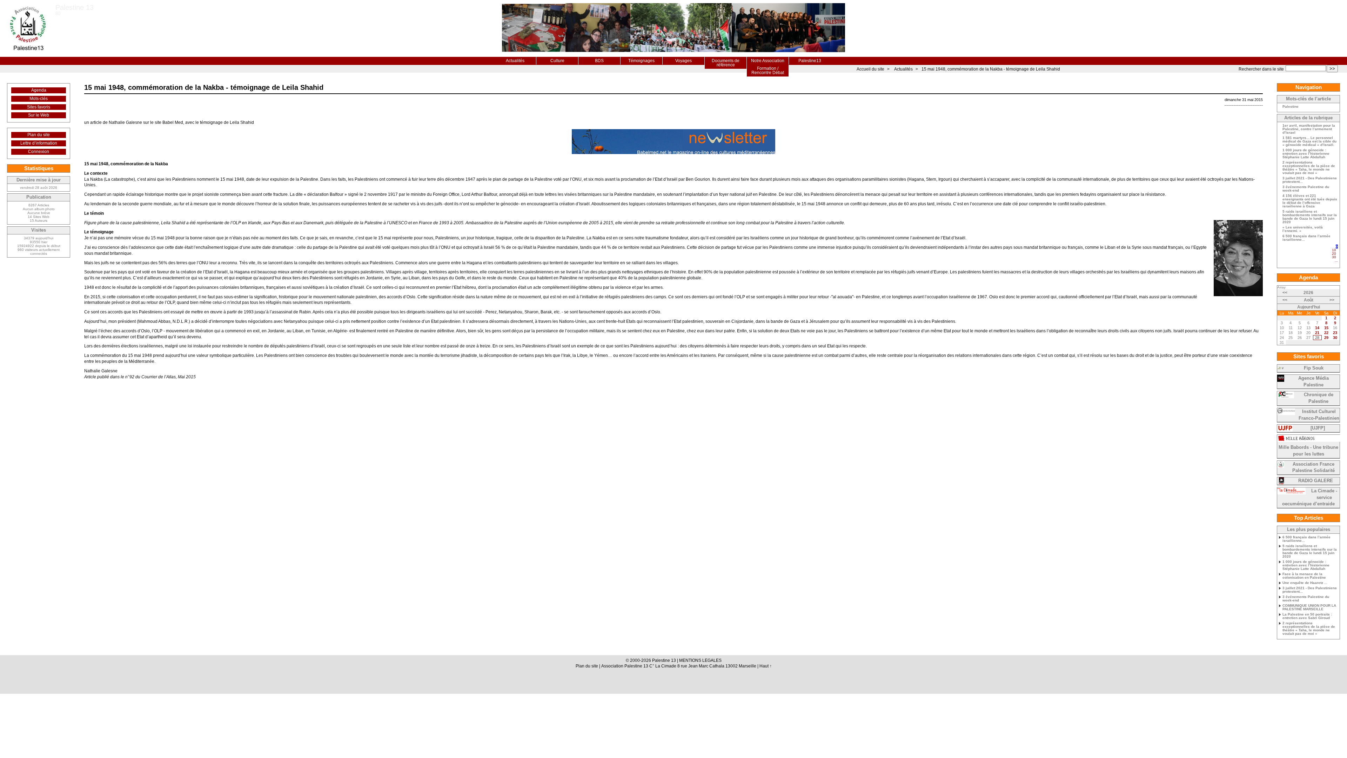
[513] (1336, 263)
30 (1334, 257)
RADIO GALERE (1315, 480)
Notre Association (767, 60)
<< (1284, 292)
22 (1326, 333)
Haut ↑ (765, 666)
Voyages (683, 60)
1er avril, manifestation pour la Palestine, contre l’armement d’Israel (1308, 129)
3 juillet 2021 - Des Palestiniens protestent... (1309, 180)
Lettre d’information (38, 143)
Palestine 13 (74, 7)
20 (1334, 253)
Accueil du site (870, 69)
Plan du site (38, 134)
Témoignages (641, 60)
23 (1335, 333)
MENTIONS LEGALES (700, 660)
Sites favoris (38, 107)
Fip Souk (1313, 368)
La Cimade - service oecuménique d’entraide (1309, 497)
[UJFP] (1318, 428)
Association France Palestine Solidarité (1313, 467)
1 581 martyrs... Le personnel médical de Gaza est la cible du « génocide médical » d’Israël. (1309, 141)
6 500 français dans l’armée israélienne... (1306, 237)
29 (1326, 337)
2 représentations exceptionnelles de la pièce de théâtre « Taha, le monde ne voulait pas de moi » (1308, 168)
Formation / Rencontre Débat (767, 70)
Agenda (38, 90)
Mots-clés (38, 98)
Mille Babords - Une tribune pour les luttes (1308, 451)
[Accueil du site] (27, 28)
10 (1334, 250)
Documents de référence (725, 62)
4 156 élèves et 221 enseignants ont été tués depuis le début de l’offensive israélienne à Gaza (1309, 201)
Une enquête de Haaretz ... (1304, 583)
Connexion (38, 151)
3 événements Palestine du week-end (1305, 188)
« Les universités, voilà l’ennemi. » (1302, 229)
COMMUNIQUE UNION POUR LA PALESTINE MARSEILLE (1309, 607)
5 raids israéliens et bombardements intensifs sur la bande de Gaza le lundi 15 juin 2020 (1309, 217)
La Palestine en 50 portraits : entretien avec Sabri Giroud (1307, 616)
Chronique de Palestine (1318, 398)
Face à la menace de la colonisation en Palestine (1304, 575)
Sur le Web (38, 115)
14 (1317, 328)
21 (1317, 333)
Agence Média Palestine (1313, 381)
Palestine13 (809, 60)
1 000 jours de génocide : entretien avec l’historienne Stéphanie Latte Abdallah (1305, 153)
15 (1326, 328)
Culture (557, 60)
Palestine (1290, 106)
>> (1332, 68)
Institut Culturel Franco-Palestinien (1319, 415)
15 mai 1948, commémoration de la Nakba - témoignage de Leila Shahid (991, 69)
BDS (599, 60)
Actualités (515, 60)
